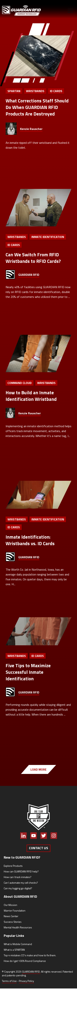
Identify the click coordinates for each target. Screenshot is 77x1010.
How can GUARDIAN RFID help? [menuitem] (21, 871)
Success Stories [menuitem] (12, 922)
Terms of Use (9, 981)
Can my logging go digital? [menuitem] (18, 888)
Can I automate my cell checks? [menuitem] (21, 883)
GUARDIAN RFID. (31, 971)
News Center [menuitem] (11, 916)
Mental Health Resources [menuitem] (18, 927)
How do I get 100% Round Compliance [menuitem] (25, 961)
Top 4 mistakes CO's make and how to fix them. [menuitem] (30, 955)
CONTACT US (38, 847)
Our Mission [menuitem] (10, 905)
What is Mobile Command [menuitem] (18, 944)
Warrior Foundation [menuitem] (14, 910)
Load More (38, 769)
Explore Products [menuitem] (13, 866)
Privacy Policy (26, 981)
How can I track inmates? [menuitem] (17, 877)
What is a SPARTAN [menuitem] (14, 950)
